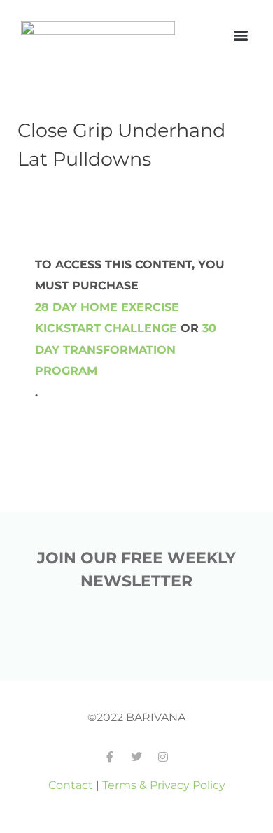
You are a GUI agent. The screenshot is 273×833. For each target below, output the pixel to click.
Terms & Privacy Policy (163, 785)
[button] (240, 35)
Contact (70, 785)
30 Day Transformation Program (125, 349)
